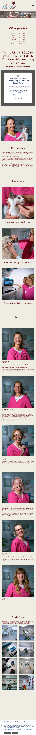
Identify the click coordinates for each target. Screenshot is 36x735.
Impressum (19, 729)
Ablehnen (15, 733)
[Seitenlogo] (9, 5)
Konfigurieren (27, 729)
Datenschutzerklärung (18, 94)
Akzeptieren (18, 98)
